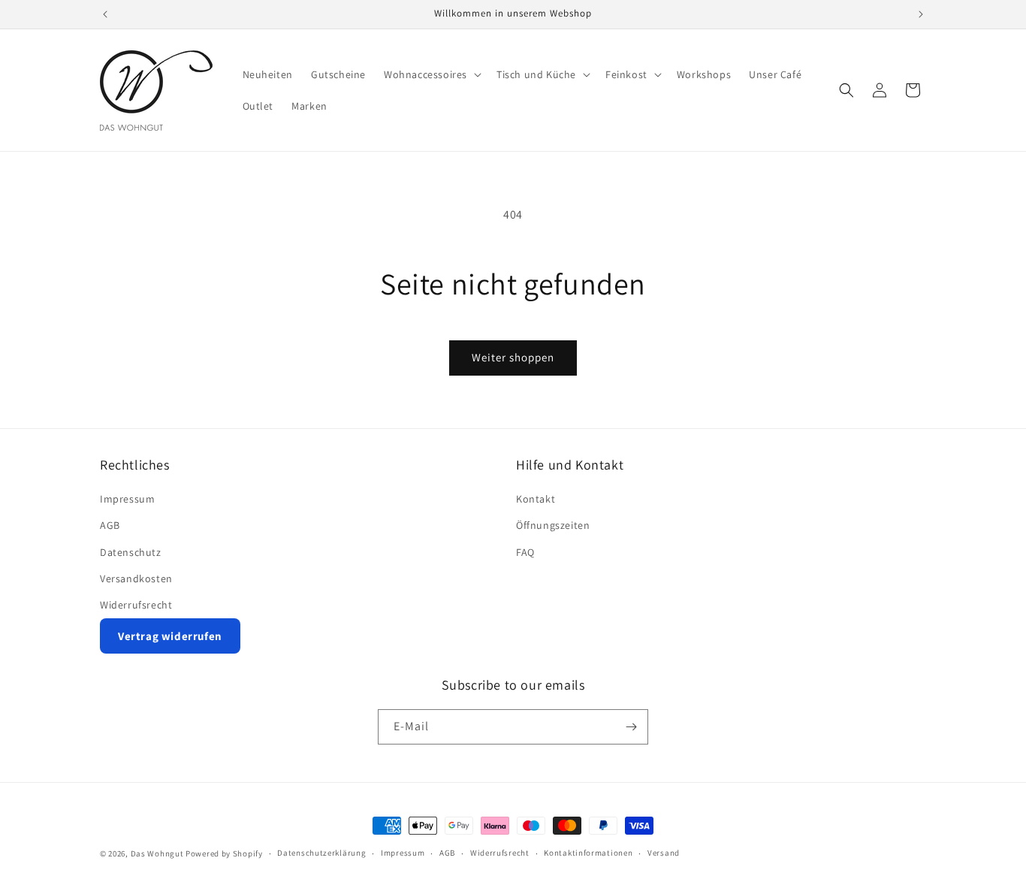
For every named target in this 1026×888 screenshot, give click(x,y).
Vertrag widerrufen (170, 636)
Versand (663, 852)
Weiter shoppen (513, 357)
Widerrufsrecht (136, 605)
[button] (431, 74)
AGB (110, 525)
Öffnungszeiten (553, 525)
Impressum (127, 499)
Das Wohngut (157, 853)
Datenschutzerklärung (321, 852)
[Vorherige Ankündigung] (105, 14)
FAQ (525, 552)
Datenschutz (130, 552)
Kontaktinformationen (588, 852)
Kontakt (535, 499)
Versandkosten (136, 578)
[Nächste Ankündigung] (920, 14)
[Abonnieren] (630, 727)
